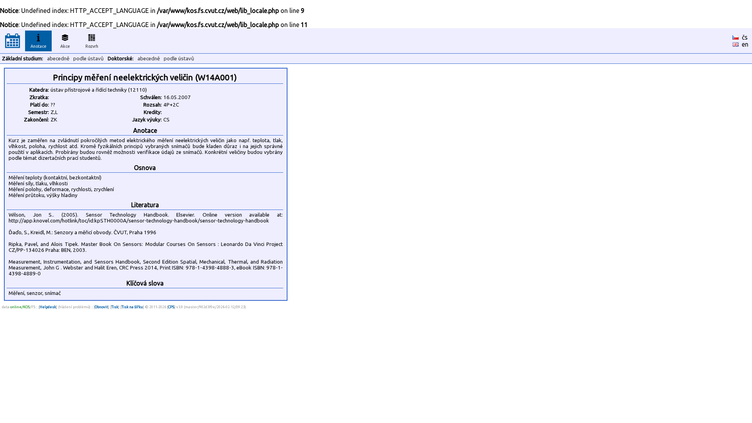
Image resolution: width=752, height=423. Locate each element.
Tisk (114, 307)
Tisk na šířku (132, 307)
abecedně (58, 58)
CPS (171, 307)
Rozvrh (91, 46)
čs (745, 37)
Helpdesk (48, 307)
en (745, 44)
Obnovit (101, 307)
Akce (65, 46)
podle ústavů (88, 58)
